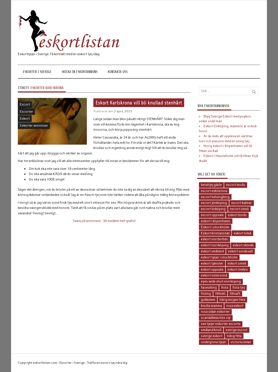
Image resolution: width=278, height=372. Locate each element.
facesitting (209, 287)
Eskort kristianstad (215, 233)
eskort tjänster (212, 263)
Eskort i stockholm (215, 227)
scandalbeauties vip (216, 318)
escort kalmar (241, 203)
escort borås (235, 185)
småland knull (211, 330)
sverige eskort (211, 336)
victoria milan (241, 342)
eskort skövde (243, 245)
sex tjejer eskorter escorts (220, 324)
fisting (206, 294)
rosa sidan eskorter (215, 312)
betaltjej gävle (211, 185)
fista (224, 287)
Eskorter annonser (34, 125)
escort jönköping (214, 203)
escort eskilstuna (214, 191)
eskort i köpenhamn (215, 221)
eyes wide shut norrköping (221, 281)
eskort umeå (237, 263)
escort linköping (213, 209)
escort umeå (239, 209)
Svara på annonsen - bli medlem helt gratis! (104, 221)
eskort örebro (238, 269)
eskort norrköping (214, 245)
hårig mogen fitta (232, 300)
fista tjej (238, 287)
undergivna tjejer (213, 342)
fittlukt (220, 294)
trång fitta (234, 336)
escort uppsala (212, 215)
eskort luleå (242, 233)
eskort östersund (214, 275)
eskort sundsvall (240, 251)
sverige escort (236, 330)
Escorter (26, 112)
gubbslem (208, 300)
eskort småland (212, 251)
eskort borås (237, 215)
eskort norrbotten (214, 239)
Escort (25, 104)
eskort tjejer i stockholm (219, 257)
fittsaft (235, 294)
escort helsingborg (215, 197)
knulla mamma (211, 306)
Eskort (25, 119)
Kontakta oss (117, 72)
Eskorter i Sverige (37, 72)
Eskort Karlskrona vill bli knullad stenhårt (139, 103)
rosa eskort (234, 306)
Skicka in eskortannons (80, 72)
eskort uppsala (212, 269)
